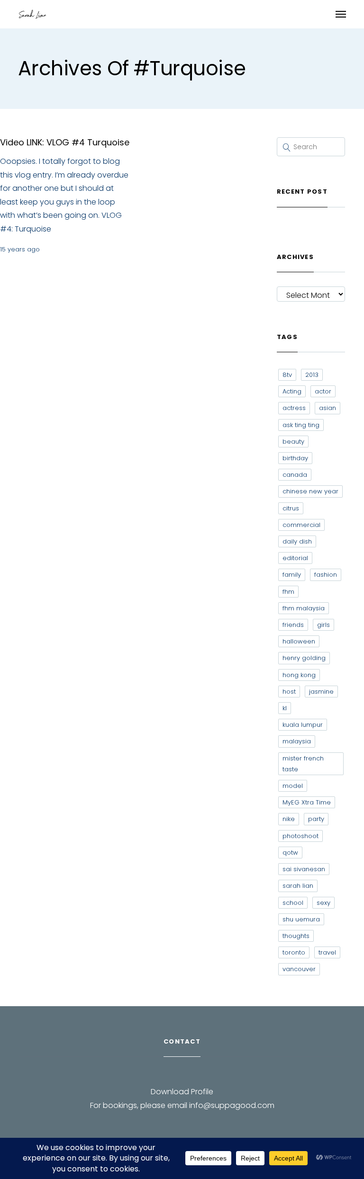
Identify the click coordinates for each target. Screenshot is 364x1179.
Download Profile (182, 1091)
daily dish (297, 541)
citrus (290, 508)
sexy (323, 902)
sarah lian (297, 885)
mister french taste (303, 764)
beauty (293, 441)
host (289, 691)
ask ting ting (300, 424)
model (292, 785)
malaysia (296, 741)
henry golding (304, 657)
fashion (325, 574)
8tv (287, 374)
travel (327, 952)
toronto (293, 952)
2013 (311, 374)
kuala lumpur (302, 724)
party (316, 818)
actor (323, 391)
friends (293, 624)
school (292, 902)
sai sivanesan (303, 869)
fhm (288, 591)
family (291, 574)
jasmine (321, 691)
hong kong (299, 674)
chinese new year (310, 491)
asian (327, 407)
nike (288, 818)
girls (323, 624)
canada (294, 474)
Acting (291, 391)
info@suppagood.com (231, 1105)
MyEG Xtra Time (306, 802)
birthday (295, 458)
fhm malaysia (303, 608)
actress (294, 407)
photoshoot (300, 835)
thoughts (295, 935)
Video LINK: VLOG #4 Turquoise (64, 142)
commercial (301, 524)
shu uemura (301, 919)
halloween (298, 641)
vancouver (299, 969)
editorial (295, 558)
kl (284, 708)
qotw (290, 852)
